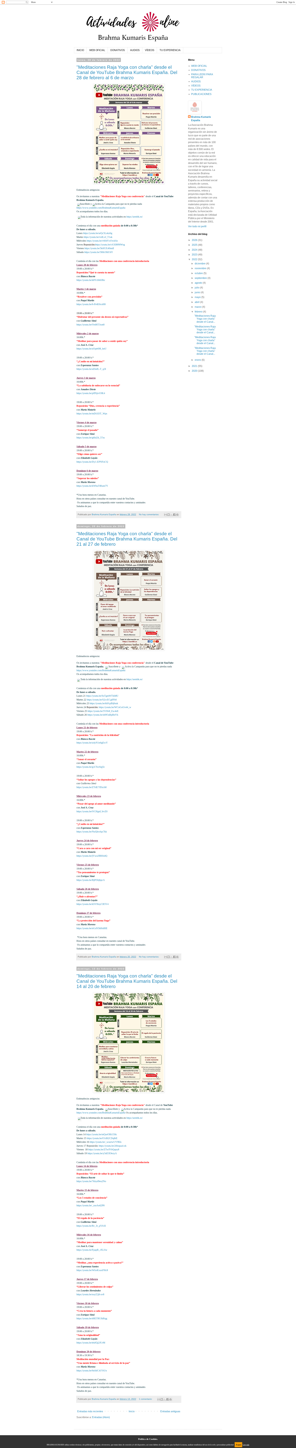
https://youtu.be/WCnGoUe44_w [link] (115, 707)
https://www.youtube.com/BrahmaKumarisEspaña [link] (100, 207)
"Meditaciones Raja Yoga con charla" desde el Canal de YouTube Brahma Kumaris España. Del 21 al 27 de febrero (126, 539)
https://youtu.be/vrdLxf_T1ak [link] (98, 237)
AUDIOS (135, 50)
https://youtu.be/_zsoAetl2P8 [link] (90, 1205)
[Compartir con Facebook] (174, 514)
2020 (195, 371)
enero (198, 360)
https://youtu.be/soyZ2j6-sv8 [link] (90, 1294)
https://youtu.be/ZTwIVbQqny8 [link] (103, 1149)
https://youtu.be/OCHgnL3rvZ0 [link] (91, 811)
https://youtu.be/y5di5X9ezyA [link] (102, 1153)
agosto (199, 282)
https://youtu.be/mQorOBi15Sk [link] (101, 1134)
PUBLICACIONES (201, 94)
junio (198, 292)
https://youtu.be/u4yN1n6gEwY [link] (92, 742)
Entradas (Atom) (101, 1417)
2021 (195, 366)
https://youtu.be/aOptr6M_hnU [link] (91, 348)
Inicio (132, 1411)
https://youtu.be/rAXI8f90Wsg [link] (110, 244)
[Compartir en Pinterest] (177, 514)
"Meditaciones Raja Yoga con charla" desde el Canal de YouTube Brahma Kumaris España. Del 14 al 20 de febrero (126, 981)
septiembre (201, 278)
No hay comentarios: (149, 514)
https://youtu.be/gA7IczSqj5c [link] (90, 767)
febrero (199, 311)
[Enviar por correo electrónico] (165, 514)
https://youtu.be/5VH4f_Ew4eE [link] (103, 711)
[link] (90, 324)
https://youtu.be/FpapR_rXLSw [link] (91, 1250)
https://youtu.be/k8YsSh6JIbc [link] (90, 280)
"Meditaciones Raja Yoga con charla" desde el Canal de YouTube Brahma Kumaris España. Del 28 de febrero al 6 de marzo (126, 72)
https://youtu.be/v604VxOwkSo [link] (102, 240)
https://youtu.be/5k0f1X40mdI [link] (99, 248)
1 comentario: (146, 1399)
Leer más (246, 1445)
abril (197, 302)
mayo (198, 297)
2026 (195, 240)
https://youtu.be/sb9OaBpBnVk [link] (102, 714)
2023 (195, 254)
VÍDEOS (149, 50)
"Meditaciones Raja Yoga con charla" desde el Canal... (205, 318)
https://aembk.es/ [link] (134, 216)
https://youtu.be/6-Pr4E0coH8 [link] (91, 304)
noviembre (201, 268)
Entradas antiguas (170, 1411)
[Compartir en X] (171, 514)
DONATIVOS (117, 50)
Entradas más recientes (90, 1411)
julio (197, 287)
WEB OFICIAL (97, 50)
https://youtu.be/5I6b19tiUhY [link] (98, 252)
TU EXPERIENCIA (170, 50)
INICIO (80, 50)
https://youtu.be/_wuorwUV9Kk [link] (105, 1142)
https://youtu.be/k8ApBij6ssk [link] (104, 703)
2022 (195, 259)
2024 (195, 250)
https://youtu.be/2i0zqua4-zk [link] (112, 1145)
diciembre (200, 263)
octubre (199, 273)
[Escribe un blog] (168, 514)
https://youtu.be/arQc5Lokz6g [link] (97, 233)
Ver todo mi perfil (197, 226)
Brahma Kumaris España (201, 119)
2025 (195, 245)
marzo (198, 307)
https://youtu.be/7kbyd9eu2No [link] (91, 1181)
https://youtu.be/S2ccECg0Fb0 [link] (102, 699)
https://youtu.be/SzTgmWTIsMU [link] (102, 695)
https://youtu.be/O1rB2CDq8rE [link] (102, 1138)
